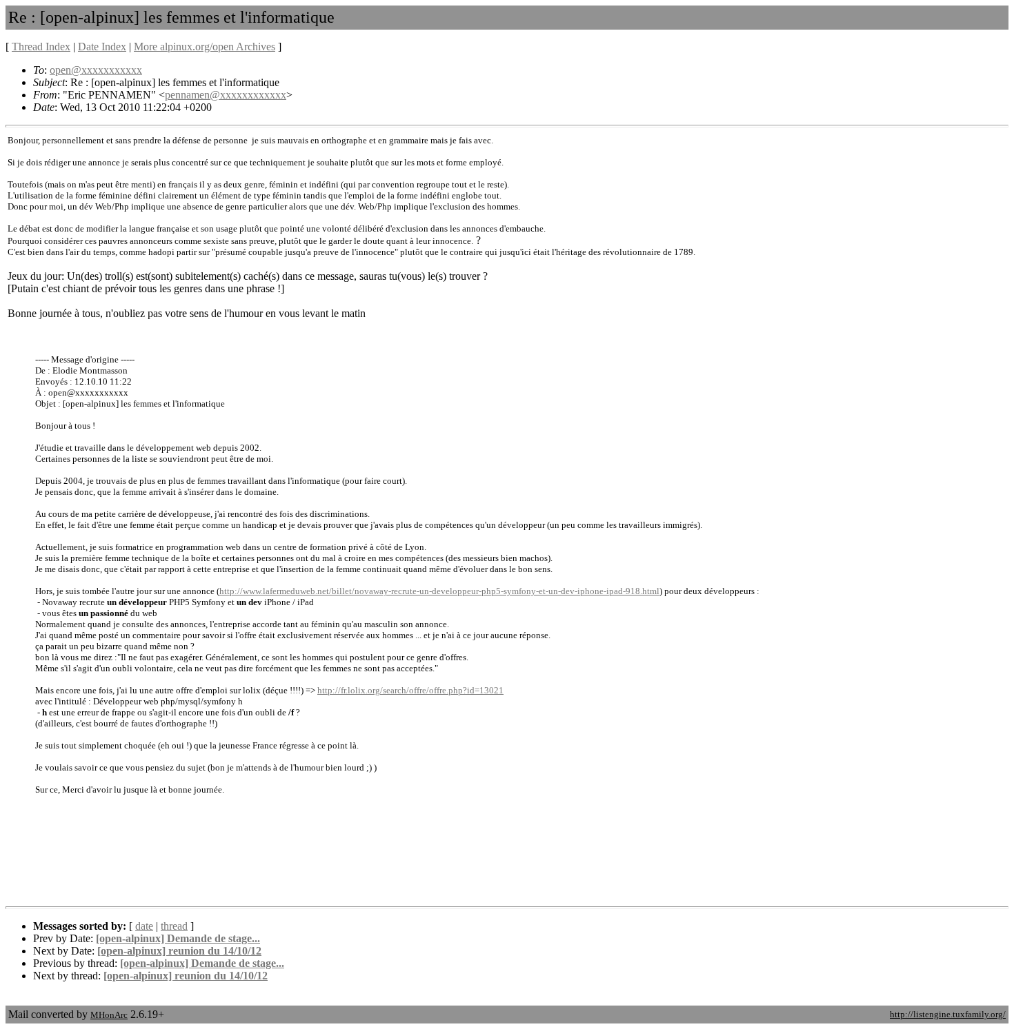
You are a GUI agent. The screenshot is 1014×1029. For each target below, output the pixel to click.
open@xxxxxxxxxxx (96, 70)
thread (174, 926)
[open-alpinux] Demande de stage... (178, 938)
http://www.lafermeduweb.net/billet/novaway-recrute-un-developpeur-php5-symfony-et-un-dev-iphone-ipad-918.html (439, 591)
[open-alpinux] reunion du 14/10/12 (179, 951)
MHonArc (109, 1015)
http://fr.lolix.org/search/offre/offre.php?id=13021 (410, 690)
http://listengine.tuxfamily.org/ (948, 1014)
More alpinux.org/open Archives (204, 46)
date (144, 926)
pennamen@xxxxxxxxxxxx (225, 95)
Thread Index (41, 46)
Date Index (102, 46)
